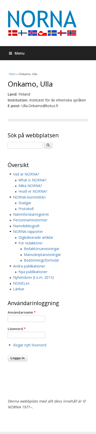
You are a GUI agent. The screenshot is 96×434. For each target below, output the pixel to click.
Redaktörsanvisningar (41, 248)
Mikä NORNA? (30, 185)
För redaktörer (30, 243)
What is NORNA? (32, 180)
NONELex (21, 283)
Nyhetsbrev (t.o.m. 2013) (33, 277)
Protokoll (26, 208)
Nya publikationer (32, 271)
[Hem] (48, 23)
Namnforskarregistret (31, 214)
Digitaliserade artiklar (35, 237)
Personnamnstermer (30, 220)
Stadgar (24, 202)
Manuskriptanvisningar (42, 254)
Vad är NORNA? (26, 174)
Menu (20, 53)
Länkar (18, 288)
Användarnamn (22, 312)
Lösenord (17, 328)
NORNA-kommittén (29, 197)
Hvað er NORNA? (32, 191)
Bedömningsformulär (41, 260)
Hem (12, 74)
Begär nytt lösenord (29, 345)
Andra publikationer (29, 266)
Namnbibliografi (26, 225)
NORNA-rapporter (28, 231)
